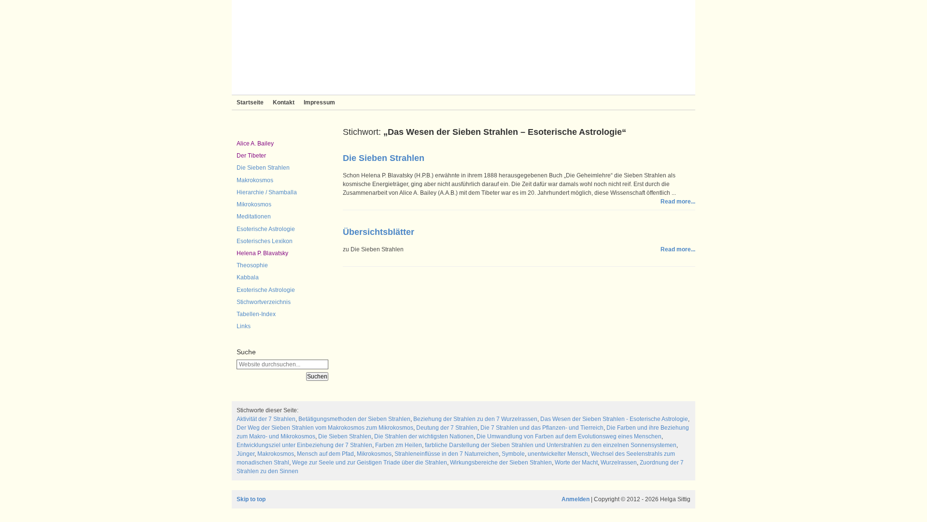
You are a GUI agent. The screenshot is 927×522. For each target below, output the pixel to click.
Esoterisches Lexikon (265, 241)
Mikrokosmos (254, 204)
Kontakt (284, 102)
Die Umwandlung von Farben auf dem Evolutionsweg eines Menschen (569, 436)
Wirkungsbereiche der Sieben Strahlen (501, 462)
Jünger (245, 453)
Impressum (319, 102)
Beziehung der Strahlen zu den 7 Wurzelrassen (475, 419)
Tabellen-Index (256, 314)
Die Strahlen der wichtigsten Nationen (424, 436)
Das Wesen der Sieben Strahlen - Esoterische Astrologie (614, 419)
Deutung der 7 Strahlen (447, 427)
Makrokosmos (255, 180)
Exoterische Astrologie (266, 290)
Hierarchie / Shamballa (267, 192)
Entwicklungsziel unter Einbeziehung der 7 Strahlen (304, 445)
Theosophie (252, 265)
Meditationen (254, 216)
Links (244, 326)
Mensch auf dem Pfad (325, 453)
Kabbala (248, 277)
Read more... (677, 201)
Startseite (250, 102)
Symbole (513, 453)
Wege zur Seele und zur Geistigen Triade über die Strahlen (369, 462)
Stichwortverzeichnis (264, 302)
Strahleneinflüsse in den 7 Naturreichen (446, 453)
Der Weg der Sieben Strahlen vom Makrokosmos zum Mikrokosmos (325, 427)
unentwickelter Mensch (558, 453)
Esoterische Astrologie (266, 229)
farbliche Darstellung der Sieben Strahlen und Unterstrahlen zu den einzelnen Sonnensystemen (550, 445)
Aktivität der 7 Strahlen (266, 419)
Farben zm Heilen (398, 445)
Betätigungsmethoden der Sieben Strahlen (354, 419)
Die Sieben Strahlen (263, 167)
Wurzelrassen (619, 462)
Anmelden (576, 499)
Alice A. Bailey (255, 143)
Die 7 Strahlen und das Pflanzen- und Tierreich (542, 427)
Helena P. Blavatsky (262, 253)
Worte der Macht (576, 462)
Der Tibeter (251, 155)
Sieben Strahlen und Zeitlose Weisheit (463, 47)
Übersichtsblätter (378, 232)
